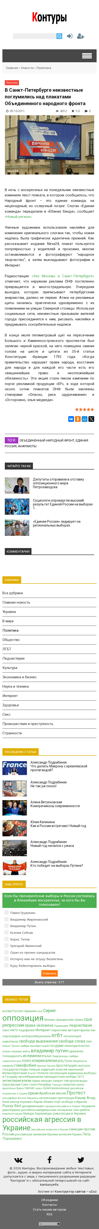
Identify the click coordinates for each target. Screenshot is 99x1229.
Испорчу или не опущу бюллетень (36, 959)
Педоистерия (13, 658)
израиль (7, 1065)
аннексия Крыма (70, 1134)
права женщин (42, 1080)
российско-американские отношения (46, 1110)
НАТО (14, 1030)
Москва (49, 1019)
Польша (57, 1084)
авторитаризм (79, 1030)
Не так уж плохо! (49, 784)
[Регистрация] (80, 37)
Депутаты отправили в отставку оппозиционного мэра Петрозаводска (58, 483)
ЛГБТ (6, 649)
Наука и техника (15, 686)
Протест (76, 1093)
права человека (39, 1025)
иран (39, 1088)
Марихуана (80, 1061)
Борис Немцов (30, 1069)
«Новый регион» (18, 217)
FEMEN (26, 1061)
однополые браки (13, 1088)
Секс (6, 714)
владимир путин (49, 1050)
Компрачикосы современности (55, 804)
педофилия (27, 1030)
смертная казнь (73, 1084)
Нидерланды (60, 1056)
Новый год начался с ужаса (52, 844)
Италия (46, 1056)
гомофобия (25, 1065)
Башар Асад (85, 1098)
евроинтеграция (12, 1113)
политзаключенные (56, 1088)
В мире (8, 621)
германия (30, 1011)
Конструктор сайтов (70, 1191)
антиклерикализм (16, 1080)
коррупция (48, 1069)
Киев (5, 1102)
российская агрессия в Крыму (49, 1129)
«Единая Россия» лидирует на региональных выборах (56, 523)
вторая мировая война (16, 1051)
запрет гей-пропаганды (70, 1080)
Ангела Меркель (28, 1098)
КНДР (57, 1102)
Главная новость (16, 602)
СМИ (89, 1041)
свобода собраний (74, 1102)
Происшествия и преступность (27, 724)
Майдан (28, 1113)
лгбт (57, 1035)
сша (88, 1019)
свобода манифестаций (34, 1046)
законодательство (77, 1046)
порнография (11, 1036)
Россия (17, 1011)
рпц (61, 1061)
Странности (12, 733)
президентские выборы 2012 (64, 1076)
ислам (7, 1011)
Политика (44, 68)
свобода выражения (38, 1041)
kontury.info (49, 1185)
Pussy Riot (11, 1106)
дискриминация (33, 1106)
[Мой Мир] (84, 419)
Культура (9, 668)
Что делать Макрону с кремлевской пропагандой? (59, 766)
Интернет (10, 696)
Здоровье (10, 705)
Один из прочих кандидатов (32, 953)
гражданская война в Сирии (62, 1106)
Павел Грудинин (22, 913)
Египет (32, 1073)
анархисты (27, 446)
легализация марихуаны (66, 1073)
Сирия (49, 1010)
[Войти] (68, 37)
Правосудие (61, 1025)
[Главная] (49, 22)
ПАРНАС (30, 1088)
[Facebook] (49, 1161)
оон (92, 1030)
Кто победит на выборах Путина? (57, 863)
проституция (66, 1065)
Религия (43, 1073)
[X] (91, 419)
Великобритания (14, 1073)
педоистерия (80, 1025)
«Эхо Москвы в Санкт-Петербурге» (62, 276)
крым (33, 1093)
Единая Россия (46, 1065)
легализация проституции (56, 1098)
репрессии (13, 1025)
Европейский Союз (15, 1084)
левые (6, 1046)
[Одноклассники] (78, 419)
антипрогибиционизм (35, 1036)
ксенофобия (9, 1098)
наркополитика (11, 1061)
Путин (68, 1061)
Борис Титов (20, 939)
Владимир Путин (23, 926)
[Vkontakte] (18, 1161)
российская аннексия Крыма (36, 1134)
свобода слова (72, 1041)
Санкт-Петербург (40, 1084)
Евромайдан (43, 1113)
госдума (56, 1045)
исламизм (32, 1055)
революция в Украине (69, 1113)
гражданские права (69, 1019)
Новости (27, 68)
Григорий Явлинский (26, 946)
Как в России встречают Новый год (58, 824)
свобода (73, 1056)
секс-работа (81, 1110)
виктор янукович (21, 1102)
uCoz (93, 1191)
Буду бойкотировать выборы (32, 966)
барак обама (43, 1102)
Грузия (15, 1046)
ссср (39, 1011)
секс (5, 1030)
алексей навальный (69, 1069)
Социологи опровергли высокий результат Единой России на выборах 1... (63, 504)
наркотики (59, 1030)
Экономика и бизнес (19, 677)
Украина (9, 612)
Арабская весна (52, 1093)
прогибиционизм (30, 1076)
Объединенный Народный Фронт (46, 440)
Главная (12, 68)
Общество (11, 640)
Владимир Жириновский (29, 920)
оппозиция (23, 1018)
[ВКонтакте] (71, 419)
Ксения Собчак (21, 933)
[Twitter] (81, 1161)
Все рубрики (12, 593)
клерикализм (44, 1060)
